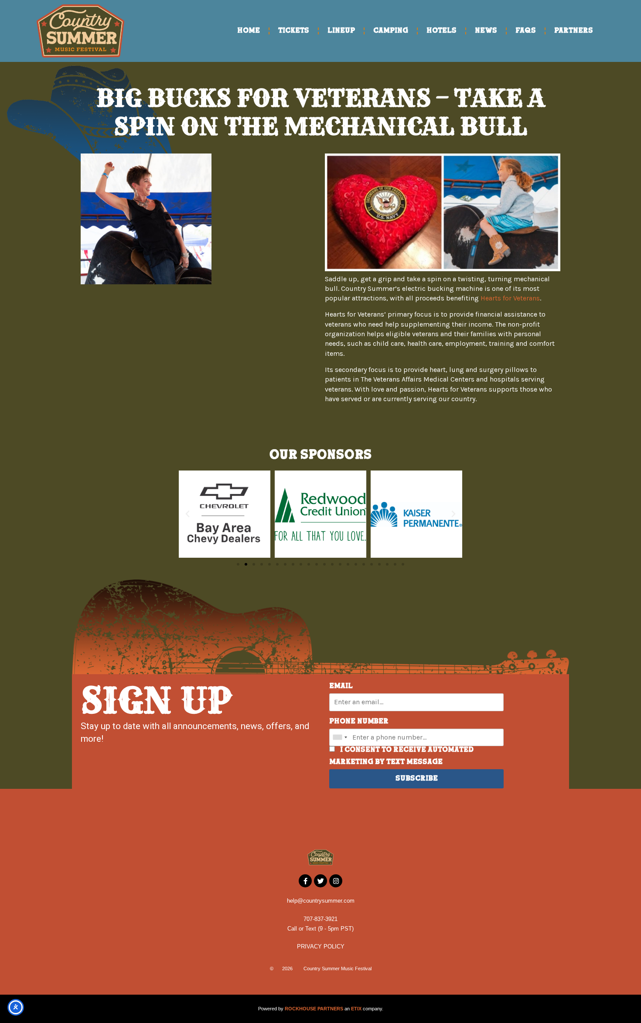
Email (341, 686)
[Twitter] (320, 880)
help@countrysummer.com (321, 900)
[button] (187, 514)
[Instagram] (335, 880)
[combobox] (340, 737)
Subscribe (417, 778)
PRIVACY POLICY (320, 946)
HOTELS (441, 30)
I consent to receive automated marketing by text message (401, 756)
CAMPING (390, 30)
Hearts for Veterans (510, 298)
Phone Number (359, 721)
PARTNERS (573, 30)
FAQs (525, 30)
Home (248, 30)
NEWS (486, 30)
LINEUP (341, 30)
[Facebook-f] (305, 880)
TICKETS (293, 30)
